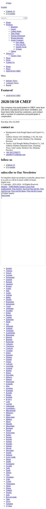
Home (8, 22)
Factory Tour (16, 56)
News (8, 58)
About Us (9, 53)
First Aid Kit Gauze (34, 191)
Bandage (14, 27)
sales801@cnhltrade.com (15, 154)
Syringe (19, 49)
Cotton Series (16, 31)
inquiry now (5, 182)
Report (8, 85)
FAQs (8, 60)
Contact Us (10, 62)
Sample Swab (21, 47)
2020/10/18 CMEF (13, 71)
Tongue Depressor (18, 36)
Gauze (13, 29)
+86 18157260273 (13, 152)
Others (13, 51)
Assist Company (17, 40)
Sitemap (4, 187)
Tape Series (15, 33)
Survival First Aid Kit (31, 189)
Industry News (11, 81)
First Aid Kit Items (18, 191)
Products (9, 25)
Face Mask (20, 42)
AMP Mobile (14, 187)
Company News (12, 83)
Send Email (5, 195)
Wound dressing (17, 38)
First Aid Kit (20, 45)
